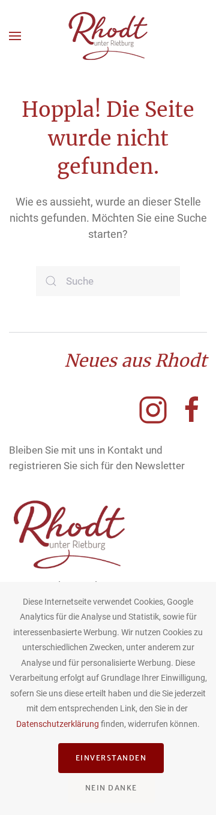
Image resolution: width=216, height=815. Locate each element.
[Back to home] (108, 36)
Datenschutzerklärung (57, 724)
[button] (15, 36)
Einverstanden (111, 757)
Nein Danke (111, 787)
